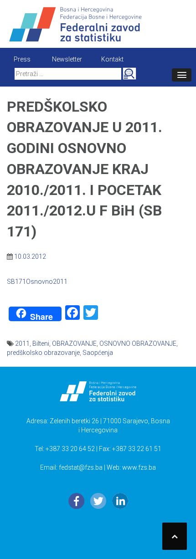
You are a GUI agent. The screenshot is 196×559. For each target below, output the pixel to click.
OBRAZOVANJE (74, 343)
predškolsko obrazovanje (43, 352)
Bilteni (40, 343)
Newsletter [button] (67, 59)
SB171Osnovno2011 (37, 281)
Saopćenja (98, 352)
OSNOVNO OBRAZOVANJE (137, 343)
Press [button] (22, 59)
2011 (22, 343)
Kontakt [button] (112, 59)
